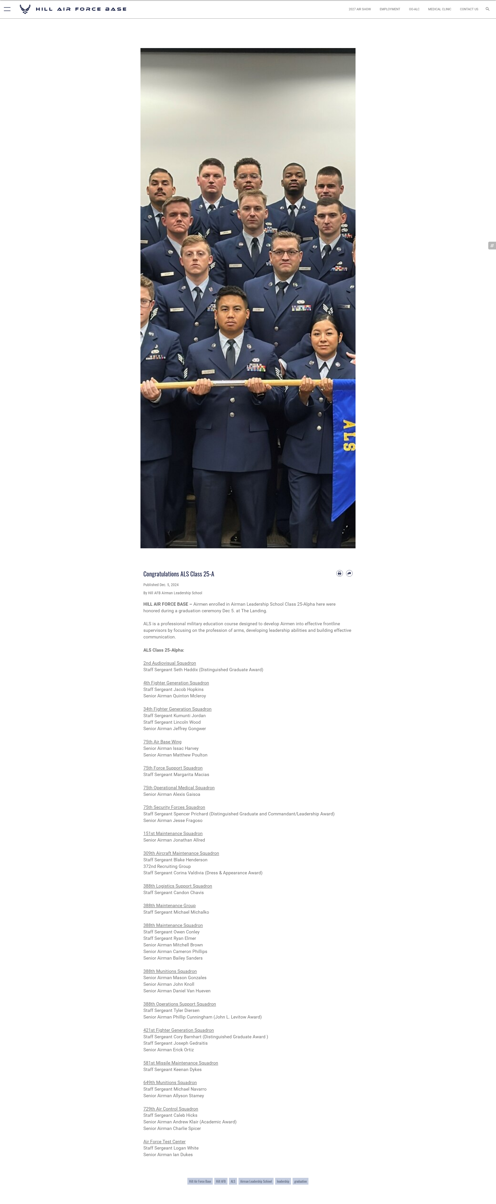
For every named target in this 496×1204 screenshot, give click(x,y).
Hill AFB (221, 1181)
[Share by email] (349, 573)
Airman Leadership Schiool (256, 1181)
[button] (6, 9)
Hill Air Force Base (200, 1181)
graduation (300, 1181)
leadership (283, 1181)
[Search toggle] (488, 9)
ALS (233, 1181)
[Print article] (339, 573)
